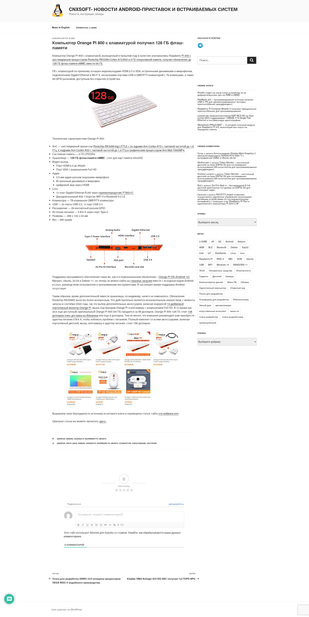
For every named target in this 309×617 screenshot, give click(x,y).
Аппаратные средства (220, 270)
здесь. (102, 421)
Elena (72, 38)
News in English (61, 27)
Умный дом (205, 305)
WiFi (210, 264)
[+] (122, 524)
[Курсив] (83, 525)
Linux (233, 253)
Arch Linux (71, 443)
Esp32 (245, 247)
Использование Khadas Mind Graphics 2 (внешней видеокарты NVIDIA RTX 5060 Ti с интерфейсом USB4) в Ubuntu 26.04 (226, 155)
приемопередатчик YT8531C (116, 192)
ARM (201, 247)
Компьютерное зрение (211, 282)
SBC (230, 258)
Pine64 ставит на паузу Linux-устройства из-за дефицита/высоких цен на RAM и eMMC (221, 93)
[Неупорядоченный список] (101, 525)
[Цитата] (105, 525)
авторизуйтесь (176, 503)
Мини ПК (232, 282)
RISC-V (220, 258)
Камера (230, 276)
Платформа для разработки (214, 299)
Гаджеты (203, 276)
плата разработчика (232, 316)
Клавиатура (125, 443)
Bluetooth (221, 247)
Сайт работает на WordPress (66, 609)
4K (212, 241)
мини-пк (234, 311)
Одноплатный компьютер (212, 287)
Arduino (241, 241)
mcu (242, 253)
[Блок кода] (110, 525)
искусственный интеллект (212, 311)
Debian (69, 439)
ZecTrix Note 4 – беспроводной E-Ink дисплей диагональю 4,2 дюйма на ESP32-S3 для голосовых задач (223, 187)
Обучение (152, 443)
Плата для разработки (211, 293)
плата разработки (208, 316)
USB (201, 264)
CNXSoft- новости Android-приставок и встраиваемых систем (153, 9)
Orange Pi (79, 439)
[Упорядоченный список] (96, 525)
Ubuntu (102, 439)
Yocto (202, 270)
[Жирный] (78, 525)
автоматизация (223, 305)
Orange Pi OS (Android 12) (174, 277)
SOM (239, 258)
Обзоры (245, 282)
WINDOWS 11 (240, 264)
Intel (201, 253)
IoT (209, 253)
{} (118, 524)
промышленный (207, 322)
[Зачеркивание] (92, 525)
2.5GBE (203, 241)
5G (219, 241)
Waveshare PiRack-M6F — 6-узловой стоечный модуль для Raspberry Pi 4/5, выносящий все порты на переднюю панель (226, 127)
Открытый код (237, 287)
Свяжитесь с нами (86, 27)
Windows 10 (223, 264)
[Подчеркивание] (87, 525)
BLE (210, 247)
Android (61, 439)
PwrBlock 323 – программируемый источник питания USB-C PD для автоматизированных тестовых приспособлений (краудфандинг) (225, 102)
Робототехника (241, 299)
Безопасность (243, 270)
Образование (139, 443)
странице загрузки (141, 281)
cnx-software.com (168, 413)
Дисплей (216, 276)
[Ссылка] (114, 525)
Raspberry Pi (91, 439)
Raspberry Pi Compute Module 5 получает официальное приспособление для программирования (226, 110)
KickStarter (220, 253)
